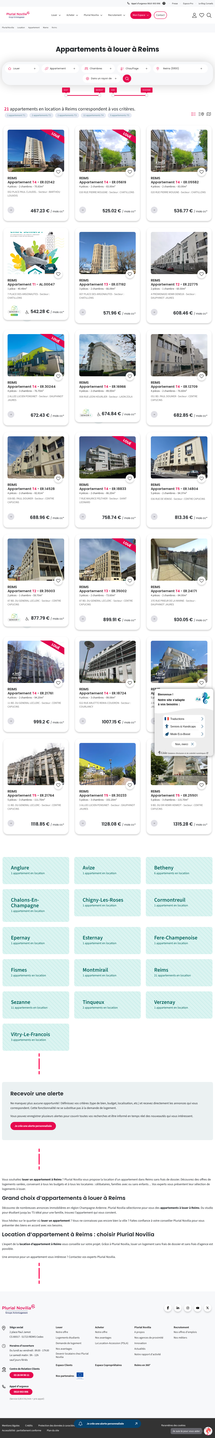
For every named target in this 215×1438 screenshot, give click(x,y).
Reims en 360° (142, 1365)
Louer (59, 1327)
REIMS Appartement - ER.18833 (102, 487)
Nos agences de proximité (148, 1337)
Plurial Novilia (142, 1327)
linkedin (178, 1308)
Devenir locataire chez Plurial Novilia (72, 1355)
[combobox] (180, 68)
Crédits (29, 1425)
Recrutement (181, 1327)
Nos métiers (180, 1337)
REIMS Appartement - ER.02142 (31, 180)
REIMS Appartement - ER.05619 (102, 180)
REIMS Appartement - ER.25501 (174, 793)
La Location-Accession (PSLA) (111, 1343)
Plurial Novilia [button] (91, 15)
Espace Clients (64, 1365)
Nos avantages (64, 1348)
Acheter (99, 1327)
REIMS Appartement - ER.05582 (175, 180)
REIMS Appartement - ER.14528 (31, 487)
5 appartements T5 (119, 115)
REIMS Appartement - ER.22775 (174, 282)
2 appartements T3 (67, 115)
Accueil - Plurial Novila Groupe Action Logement (18, 1309)
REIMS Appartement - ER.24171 (174, 589)
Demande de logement (68, 1343)
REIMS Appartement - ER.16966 (102, 384)
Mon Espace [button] (139, 15)
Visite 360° (160, 166)
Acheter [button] (70, 15)
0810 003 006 (21, 1392)
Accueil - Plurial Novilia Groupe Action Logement (18, 14)
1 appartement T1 (16, 115)
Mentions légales (10, 1425)
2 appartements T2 (41, 115)
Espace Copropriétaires (108, 1365)
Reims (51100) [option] (171, 68)
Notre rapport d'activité (147, 1354)
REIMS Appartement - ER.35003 (31, 589)
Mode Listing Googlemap (201, 114)
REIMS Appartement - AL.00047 (31, 282)
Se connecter (194, 15)
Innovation (140, 1343)
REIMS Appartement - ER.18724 (102, 691)
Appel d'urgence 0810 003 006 (145, 3)
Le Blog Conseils (206, 3)
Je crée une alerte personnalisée (33, 1126)
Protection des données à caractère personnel (61, 1425)
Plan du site (53, 1430)
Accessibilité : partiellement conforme (21, 1430)
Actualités (139, 1348)
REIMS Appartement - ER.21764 (31, 793)
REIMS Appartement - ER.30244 (32, 384)
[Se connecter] (58, 172)
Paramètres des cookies (173, 1425)
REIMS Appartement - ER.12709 (174, 384)
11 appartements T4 (93, 115)
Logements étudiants (68, 1337)
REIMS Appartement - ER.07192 (102, 282)
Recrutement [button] (115, 15)
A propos (139, 1332)
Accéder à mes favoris (201, 15)
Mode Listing (193, 114)
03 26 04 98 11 (21, 1375)
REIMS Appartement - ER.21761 (30, 691)
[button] (208, 1431)
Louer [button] (54, 15)
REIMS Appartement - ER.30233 (102, 793)
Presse (175, 3)
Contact (160, 15)
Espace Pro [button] (188, 3)
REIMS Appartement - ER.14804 (174, 487)
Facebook (168, 1308)
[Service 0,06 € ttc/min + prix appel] (164, 3)
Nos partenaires (70, 1376)
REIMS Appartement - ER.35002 (103, 589)
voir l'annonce (11, 210)
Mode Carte (208, 114)
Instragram (187, 1308)
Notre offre (62, 1332)
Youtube (197, 1308)
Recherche (209, 15)
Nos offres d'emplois (185, 1332)
